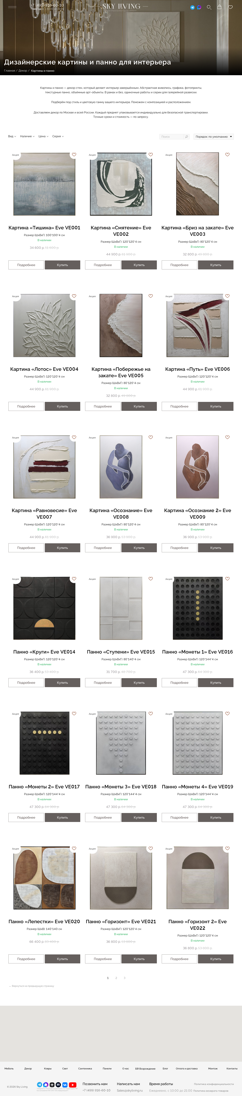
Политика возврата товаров (210, 1090)
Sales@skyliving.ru (130, 1090)
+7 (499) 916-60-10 (47, 5)
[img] (121, 7)
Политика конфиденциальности (214, 1084)
